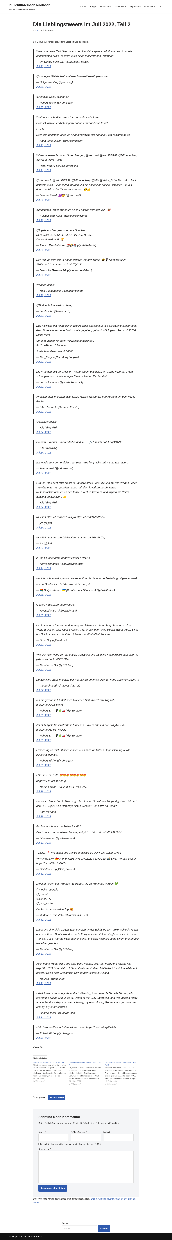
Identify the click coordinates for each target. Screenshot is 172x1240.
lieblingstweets (56, 1098)
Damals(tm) (105, 7)
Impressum (135, 7)
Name (42, 1132)
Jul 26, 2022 (43, 594)
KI (161, 7)
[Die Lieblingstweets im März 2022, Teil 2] (87, 1073)
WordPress (36, 1236)
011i (38, 30)
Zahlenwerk (120, 7)
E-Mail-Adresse (79, 1132)
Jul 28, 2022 (43, 715)
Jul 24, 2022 (43, 432)
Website (107, 1132)
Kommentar (44, 1149)
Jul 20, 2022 (43, 66)
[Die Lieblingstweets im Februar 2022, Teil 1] (123, 1073)
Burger (93, 7)
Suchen (65, 1223)
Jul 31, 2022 (43, 842)
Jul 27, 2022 (43, 644)
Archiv (83, 7)
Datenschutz (150, 7)
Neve (12, 1236)
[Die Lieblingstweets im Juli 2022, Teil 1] (51, 1072)
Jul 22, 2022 (43, 220)
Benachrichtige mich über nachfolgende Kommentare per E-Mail (70, 1144)
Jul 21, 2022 (43, 170)
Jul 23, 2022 (43, 361)
